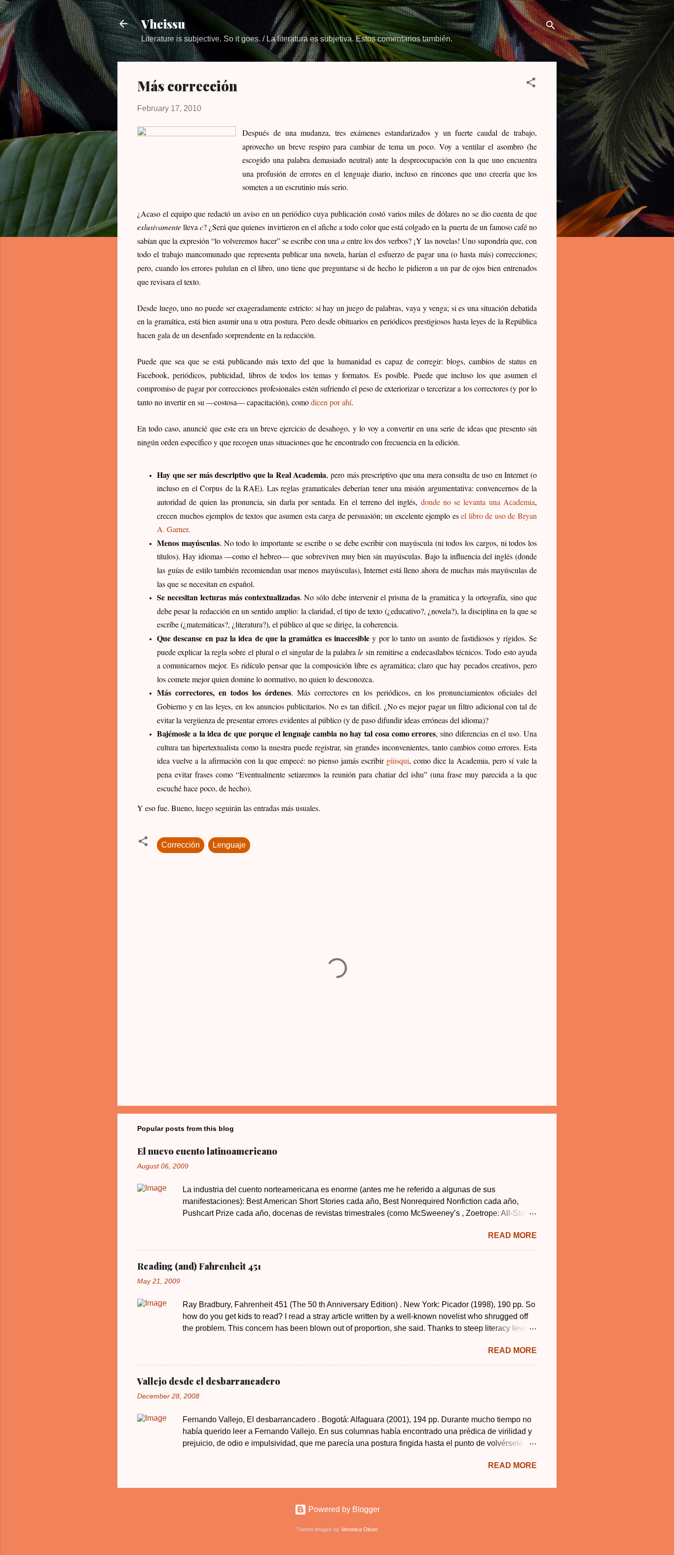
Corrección (180, 845)
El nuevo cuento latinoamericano (207, 1151)
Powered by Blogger (343, 1509)
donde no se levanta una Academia (478, 502)
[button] (531, 84)
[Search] (551, 27)
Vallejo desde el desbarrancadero (208, 1381)
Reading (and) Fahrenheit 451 (199, 1266)
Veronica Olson (359, 1529)
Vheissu (163, 24)
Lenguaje (229, 845)
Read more (512, 1235)
